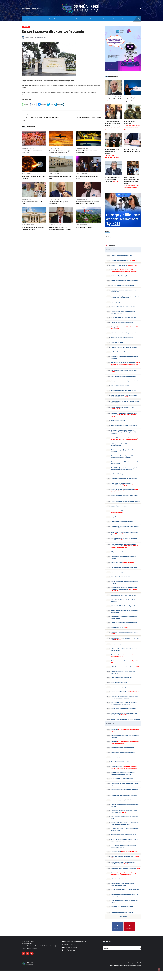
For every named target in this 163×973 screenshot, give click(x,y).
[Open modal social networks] (62, 104)
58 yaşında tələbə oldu (117, 552)
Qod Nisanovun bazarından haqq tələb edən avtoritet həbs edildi (132, 182)
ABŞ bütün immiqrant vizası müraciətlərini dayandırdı (123, 672)
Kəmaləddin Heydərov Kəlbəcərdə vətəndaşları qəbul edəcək (124, 611)
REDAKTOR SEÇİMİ (69, 19)
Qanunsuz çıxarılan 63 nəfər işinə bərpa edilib (132, 150)
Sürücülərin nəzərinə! (117, 342)
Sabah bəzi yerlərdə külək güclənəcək (122, 912)
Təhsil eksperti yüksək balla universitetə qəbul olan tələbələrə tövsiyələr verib (124, 697)
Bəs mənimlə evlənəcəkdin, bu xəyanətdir (125, 364)
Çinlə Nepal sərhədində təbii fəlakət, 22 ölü (123, 390)
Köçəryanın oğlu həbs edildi (119, 682)
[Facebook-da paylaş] (32, 104)
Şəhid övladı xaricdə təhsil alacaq (120, 757)
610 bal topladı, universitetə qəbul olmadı (125, 667)
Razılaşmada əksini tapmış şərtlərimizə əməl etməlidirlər (124, 539)
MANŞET (24, 19)
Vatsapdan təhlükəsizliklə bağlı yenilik (122, 337)
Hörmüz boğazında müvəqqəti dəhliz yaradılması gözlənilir (125, 736)
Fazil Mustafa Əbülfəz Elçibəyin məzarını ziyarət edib (112, 179)
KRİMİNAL (103, 19)
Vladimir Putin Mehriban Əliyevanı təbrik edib (124, 795)
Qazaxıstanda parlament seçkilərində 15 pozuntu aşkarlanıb (125, 784)
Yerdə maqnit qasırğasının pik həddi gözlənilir (124, 478)
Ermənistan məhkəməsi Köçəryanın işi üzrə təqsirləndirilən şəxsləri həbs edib (123, 456)
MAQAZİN (121, 19)
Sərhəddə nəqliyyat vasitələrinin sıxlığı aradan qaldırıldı (124, 496)
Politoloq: (125, 873)
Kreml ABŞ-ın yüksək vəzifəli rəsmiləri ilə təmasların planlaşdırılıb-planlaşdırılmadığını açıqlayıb (124, 432)
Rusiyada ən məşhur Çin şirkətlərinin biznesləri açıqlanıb (124, 450)
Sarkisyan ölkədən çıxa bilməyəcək (121, 473)
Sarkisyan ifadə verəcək (118, 420)
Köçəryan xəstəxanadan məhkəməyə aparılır (123, 376)
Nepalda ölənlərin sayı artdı (124, 265)
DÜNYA (55, 19)
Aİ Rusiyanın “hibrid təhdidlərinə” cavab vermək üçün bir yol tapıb (124, 444)
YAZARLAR (97, 19)
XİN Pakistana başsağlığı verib (120, 385)
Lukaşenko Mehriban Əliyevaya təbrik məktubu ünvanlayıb (124, 790)
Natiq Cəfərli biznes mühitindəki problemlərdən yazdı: (124, 533)
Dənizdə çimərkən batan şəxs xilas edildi (123, 752)
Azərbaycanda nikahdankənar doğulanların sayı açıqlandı (124, 901)
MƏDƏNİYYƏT (90, 19)
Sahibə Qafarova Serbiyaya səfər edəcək (123, 306)
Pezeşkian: (125, 730)
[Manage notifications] (159, 969)
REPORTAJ (61, 19)
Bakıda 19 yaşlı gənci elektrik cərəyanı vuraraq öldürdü (124, 582)
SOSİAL (83, 19)
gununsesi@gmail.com (70, 947)
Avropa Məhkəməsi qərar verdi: (125, 438)
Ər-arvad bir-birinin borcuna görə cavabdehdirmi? (122, 484)
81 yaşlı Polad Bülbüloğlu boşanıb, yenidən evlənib (113, 99)
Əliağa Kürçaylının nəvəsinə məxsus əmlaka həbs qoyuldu (125, 805)
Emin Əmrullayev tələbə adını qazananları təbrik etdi (124, 817)
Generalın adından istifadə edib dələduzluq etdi (124, 280)
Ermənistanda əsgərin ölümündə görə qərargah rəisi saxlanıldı (124, 462)
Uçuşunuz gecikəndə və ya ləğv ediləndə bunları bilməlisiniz (125, 401)
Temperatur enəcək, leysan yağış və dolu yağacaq (125, 501)
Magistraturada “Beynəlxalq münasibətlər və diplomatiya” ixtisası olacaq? (124, 589)
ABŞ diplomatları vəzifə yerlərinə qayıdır (122, 521)
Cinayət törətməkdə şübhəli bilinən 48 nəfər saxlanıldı (123, 600)
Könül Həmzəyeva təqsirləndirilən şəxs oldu (123, 317)
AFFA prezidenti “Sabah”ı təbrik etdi (121, 677)
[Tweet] (50, 104)
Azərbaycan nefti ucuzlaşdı (119, 687)
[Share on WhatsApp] (25, 104)
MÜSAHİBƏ (78, 19)
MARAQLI (126, 19)
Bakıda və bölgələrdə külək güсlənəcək (122, 407)
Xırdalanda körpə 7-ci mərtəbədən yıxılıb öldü (124, 567)
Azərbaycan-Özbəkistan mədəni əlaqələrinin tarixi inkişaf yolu (124, 811)
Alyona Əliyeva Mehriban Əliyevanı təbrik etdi (124, 622)
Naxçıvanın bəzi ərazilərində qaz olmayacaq (123, 595)
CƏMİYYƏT (50, 19)
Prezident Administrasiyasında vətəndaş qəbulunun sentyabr (123, 862)
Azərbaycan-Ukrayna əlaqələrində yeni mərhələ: (112, 153)
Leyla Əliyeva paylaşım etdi (121, 302)
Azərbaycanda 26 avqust (84, 227)
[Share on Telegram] (57, 104)
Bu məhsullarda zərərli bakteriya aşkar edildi (124, 371)
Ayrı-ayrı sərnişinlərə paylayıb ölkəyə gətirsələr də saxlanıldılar (124, 829)
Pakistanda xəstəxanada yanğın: (124, 661)
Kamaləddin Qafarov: (125, 655)
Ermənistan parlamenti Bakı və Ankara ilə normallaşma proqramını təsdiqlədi (122, 773)
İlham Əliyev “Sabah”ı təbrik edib (120, 576)
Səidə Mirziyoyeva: (124, 767)
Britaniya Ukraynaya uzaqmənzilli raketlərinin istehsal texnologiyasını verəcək (124, 703)
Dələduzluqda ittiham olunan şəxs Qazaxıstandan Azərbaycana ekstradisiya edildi (125, 823)
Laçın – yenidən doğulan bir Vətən (120, 572)
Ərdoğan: (125, 742)
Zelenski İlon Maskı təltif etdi (119, 506)
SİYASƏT (35, 19)
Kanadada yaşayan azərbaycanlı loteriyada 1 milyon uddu (132, 99)
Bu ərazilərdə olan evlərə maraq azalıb (124, 644)
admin (31, 37)
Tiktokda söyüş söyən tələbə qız (124, 260)
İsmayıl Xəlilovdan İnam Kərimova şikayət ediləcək (125, 719)
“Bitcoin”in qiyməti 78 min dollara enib (122, 322)
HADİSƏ (109, 19)
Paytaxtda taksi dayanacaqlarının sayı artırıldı (124, 425)
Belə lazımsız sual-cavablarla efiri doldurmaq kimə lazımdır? (124, 714)
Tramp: (124, 327)
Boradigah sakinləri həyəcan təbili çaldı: (124, 490)
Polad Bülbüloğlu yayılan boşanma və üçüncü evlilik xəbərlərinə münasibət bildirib (124, 468)
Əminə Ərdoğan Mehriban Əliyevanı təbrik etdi (124, 347)
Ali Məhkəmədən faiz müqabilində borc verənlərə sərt (125, 638)
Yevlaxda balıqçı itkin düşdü (119, 275)
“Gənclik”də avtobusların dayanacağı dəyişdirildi (125, 889)
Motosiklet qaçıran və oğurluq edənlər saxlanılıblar (122, 907)
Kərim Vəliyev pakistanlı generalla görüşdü (125, 868)
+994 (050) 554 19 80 (70, 944)
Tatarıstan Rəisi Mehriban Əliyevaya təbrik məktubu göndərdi (123, 312)
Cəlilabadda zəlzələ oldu (118, 352)
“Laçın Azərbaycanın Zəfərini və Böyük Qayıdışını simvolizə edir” (125, 527)
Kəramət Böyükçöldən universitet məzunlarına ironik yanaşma (124, 617)
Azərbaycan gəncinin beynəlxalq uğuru (123, 511)
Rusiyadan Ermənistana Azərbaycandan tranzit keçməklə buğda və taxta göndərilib (124, 840)
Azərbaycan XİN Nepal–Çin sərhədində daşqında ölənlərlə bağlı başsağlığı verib (125, 296)
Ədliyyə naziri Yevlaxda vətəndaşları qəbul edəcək (123, 557)
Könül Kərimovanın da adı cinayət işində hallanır (124, 333)
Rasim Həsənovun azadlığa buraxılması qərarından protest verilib (122, 884)
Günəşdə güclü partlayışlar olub (120, 879)
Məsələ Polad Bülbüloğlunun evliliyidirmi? (123, 606)
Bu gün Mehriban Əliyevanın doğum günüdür (123, 708)
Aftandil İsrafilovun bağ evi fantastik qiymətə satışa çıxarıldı (124, 649)
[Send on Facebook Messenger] (42, 104)
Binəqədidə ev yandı (120, 627)
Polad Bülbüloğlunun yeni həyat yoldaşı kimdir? (125, 632)
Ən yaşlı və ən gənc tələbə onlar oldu (121, 516)
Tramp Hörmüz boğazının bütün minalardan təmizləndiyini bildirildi (123, 846)
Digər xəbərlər (123, 916)
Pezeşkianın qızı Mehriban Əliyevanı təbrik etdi (124, 381)
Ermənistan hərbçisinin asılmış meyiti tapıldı (123, 834)
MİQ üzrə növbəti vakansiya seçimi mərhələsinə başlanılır (124, 357)
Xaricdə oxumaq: (124, 851)
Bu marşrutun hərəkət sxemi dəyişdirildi (122, 285)
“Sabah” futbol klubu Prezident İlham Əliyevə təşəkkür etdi (124, 290)
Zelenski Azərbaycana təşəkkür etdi (121, 255)
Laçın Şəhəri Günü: (122, 562)
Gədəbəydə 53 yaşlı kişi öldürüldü (121, 800)
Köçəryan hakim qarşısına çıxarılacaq (122, 778)
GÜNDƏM (30, 19)
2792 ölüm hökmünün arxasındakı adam (125, 856)
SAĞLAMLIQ (115, 19)
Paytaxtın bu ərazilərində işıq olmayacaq (122, 747)
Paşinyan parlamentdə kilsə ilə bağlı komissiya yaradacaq (124, 895)
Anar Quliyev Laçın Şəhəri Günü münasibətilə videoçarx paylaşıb (124, 395)
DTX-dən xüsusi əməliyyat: (131, 125)
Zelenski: (124, 270)
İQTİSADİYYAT (42, 19)
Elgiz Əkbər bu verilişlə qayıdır (120, 761)
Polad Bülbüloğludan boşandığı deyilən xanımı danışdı (113, 125)
